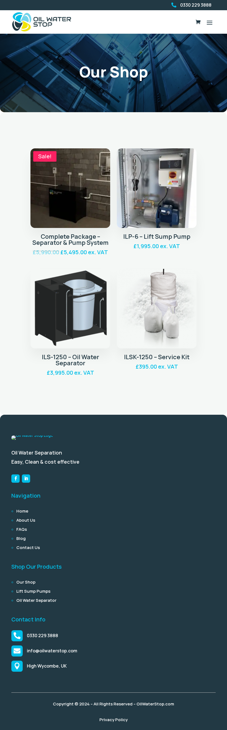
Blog (21, 538)
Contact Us (28, 547)
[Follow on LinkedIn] (26, 478)
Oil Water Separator (36, 600)
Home (22, 511)
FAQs (21, 529)
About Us (25, 520)
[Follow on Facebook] (15, 478)
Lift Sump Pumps (33, 591)
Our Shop (25, 582)
